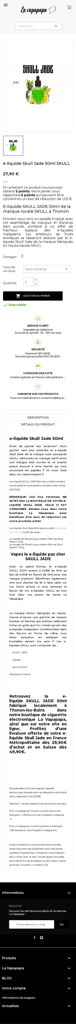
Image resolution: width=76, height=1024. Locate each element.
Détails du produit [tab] (38, 424)
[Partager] (22, 256)
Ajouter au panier (33, 296)
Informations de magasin (18, 997)
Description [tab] (38, 417)
